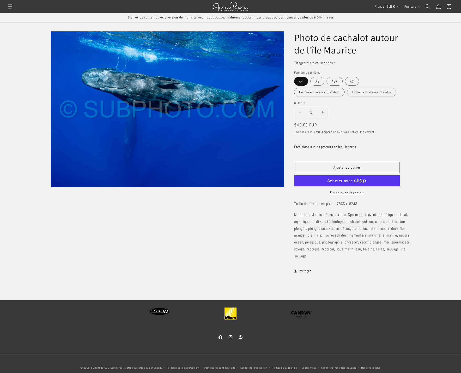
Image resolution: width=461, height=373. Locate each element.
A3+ (335, 81)
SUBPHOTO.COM (100, 367)
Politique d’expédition (284, 367)
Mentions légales (371, 367)
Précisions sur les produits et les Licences (325, 146)
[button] (10, 6)
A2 (352, 81)
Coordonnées (309, 367)
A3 (317, 81)
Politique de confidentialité (220, 367)
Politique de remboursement (183, 367)
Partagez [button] (305, 271)
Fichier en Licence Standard (319, 92)
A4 (301, 81)
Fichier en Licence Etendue (371, 92)
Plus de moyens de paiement (347, 192)
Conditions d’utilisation (253, 367)
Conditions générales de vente (338, 367)
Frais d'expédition (325, 132)
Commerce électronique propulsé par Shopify (136, 367)
